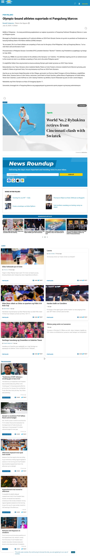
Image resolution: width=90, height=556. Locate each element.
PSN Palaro (8, 15)
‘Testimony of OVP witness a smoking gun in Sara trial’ (12, 378)
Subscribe (85, 4)
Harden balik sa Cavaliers (57, 303)
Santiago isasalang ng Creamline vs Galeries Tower (22, 340)
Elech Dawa (6, 308)
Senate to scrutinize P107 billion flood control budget (13, 417)
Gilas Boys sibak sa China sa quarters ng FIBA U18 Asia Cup (22, 304)
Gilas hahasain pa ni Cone (12, 267)
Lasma (49, 251)
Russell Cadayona (8, 23)
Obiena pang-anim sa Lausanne (59, 324)
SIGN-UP (71, 174)
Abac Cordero (51, 253)
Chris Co (6, 269)
